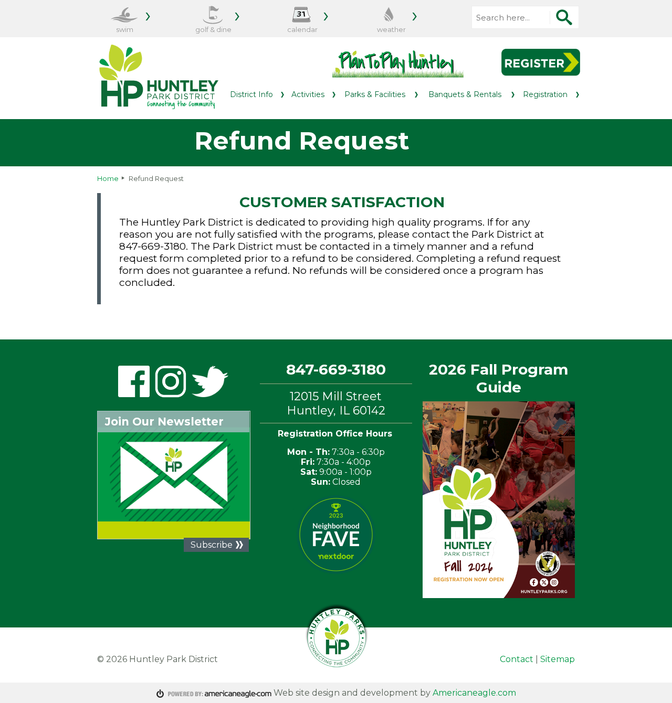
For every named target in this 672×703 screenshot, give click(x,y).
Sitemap (557, 659)
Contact (516, 659)
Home (108, 178)
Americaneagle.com (474, 693)
